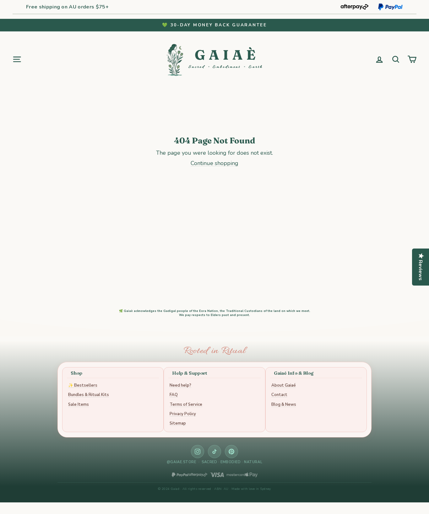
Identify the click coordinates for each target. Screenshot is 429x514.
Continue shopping (214, 163)
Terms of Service (186, 404)
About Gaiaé (283, 385)
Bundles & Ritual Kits (88, 395)
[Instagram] (197, 451)
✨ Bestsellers (82, 385)
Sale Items (78, 404)
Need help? (180, 385)
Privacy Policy (183, 414)
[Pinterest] (231, 451)
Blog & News (283, 404)
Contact (279, 395)
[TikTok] (214, 451)
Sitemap (178, 423)
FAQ (174, 395)
